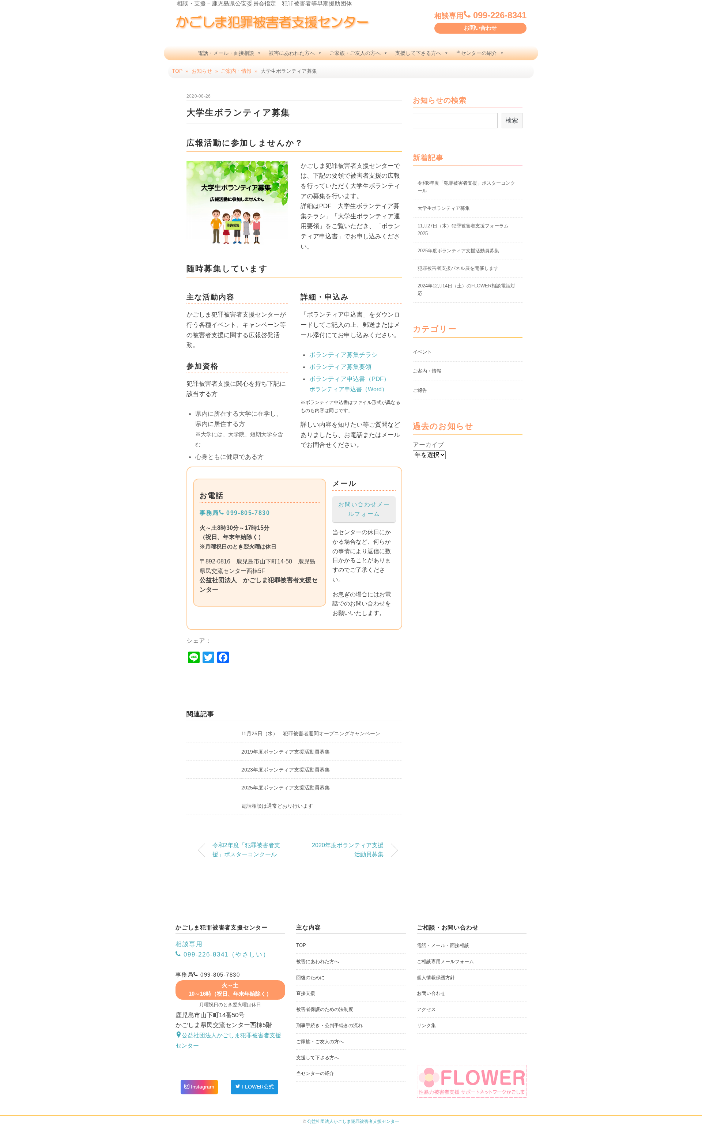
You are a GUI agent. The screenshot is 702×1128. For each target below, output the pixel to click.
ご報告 (420, 390)
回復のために (310, 977)
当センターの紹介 (476, 53)
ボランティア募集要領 (340, 366)
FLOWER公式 (257, 1087)
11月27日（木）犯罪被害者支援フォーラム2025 (463, 229)
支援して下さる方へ (418, 53)
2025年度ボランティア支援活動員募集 (285, 788)
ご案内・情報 (427, 371)
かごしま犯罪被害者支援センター (353, 1121)
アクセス (426, 1009)
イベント (422, 352)
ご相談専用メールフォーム (445, 961)
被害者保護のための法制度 (324, 1009)
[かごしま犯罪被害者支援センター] (273, 19)
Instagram (201, 1087)
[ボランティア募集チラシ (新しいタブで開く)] (237, 240)
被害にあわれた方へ (292, 53)
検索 (512, 120)
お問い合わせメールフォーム (364, 509)
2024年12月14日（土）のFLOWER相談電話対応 (466, 289)
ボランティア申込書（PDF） (349, 378)
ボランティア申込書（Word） (348, 389)
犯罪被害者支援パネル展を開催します (458, 268)
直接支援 (305, 993)
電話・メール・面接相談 (226, 53)
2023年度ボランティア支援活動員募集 (285, 770)
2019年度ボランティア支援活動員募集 (285, 752)
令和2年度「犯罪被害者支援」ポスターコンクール (246, 849)
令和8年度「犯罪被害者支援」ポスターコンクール (466, 186)
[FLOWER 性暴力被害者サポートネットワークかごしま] (471, 1081)
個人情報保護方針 (436, 977)
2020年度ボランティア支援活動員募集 (348, 849)
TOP (301, 945)
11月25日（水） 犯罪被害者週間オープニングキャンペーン (310, 733)
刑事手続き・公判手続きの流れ (329, 1025)
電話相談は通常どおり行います (277, 806)
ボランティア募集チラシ (343, 354)
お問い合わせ (480, 28)
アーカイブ (428, 444)
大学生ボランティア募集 (444, 208)
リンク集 (426, 1025)
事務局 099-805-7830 (235, 512)
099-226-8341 (480, 15)
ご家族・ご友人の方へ (355, 53)
